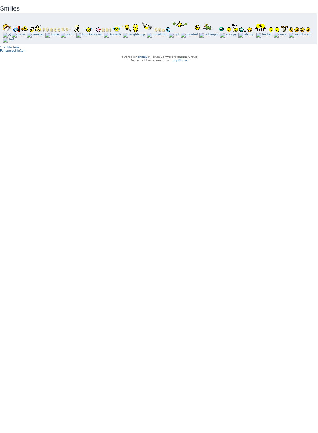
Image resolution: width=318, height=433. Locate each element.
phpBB (143, 56)
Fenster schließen (12, 50)
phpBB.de (180, 60)
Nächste (13, 47)
